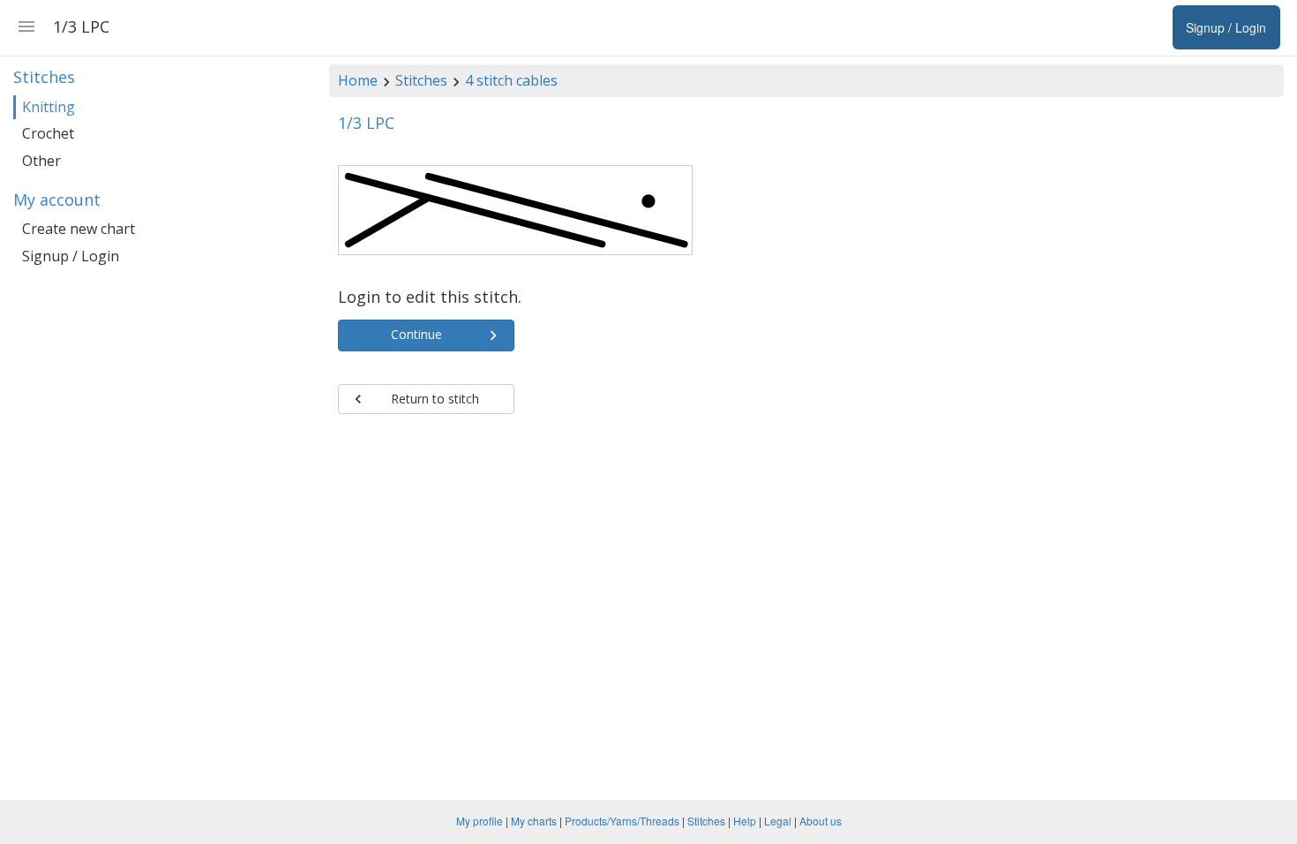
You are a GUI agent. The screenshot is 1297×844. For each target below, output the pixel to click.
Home (358, 80)
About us (820, 820)
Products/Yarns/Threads (622, 820)
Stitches (421, 80)
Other (41, 160)
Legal (777, 820)
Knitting (48, 107)
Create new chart (78, 228)
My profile (479, 820)
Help (744, 820)
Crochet (48, 133)
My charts (534, 820)
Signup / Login (70, 256)
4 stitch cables (511, 80)
